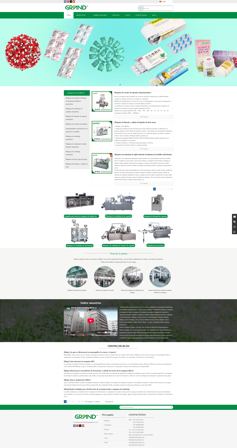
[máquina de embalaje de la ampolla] (119, 202)
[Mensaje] (234, 226)
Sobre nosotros (108, 434)
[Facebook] (65, 1)
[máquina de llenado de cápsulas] (157, 203)
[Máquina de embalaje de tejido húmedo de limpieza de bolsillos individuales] (102, 163)
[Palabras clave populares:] (140, 8)
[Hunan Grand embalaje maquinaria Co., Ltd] (86, 416)
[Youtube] (74, 1)
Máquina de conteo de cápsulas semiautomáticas (132, 93)
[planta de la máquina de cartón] (104, 276)
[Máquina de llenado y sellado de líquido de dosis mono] (102, 131)
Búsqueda (171, 407)
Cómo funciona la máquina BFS (82, 361)
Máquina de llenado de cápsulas (155, 216)
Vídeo (106, 442)
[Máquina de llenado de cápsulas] (76, 276)
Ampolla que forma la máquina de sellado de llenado (81, 216)
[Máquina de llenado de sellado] (79, 200)
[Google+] (68, 1)
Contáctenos (107, 425)
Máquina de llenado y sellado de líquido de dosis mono (135, 122)
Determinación (109, 401)
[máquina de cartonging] (155, 232)
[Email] (234, 216)
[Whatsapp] (234, 231)
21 (168, 189)
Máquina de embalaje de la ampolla (118, 216)
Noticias (106, 429)
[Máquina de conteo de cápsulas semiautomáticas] (102, 101)
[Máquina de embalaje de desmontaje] (79, 231)
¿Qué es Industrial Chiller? (80, 380)
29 (79, 401)
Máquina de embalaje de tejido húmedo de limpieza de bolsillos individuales (143, 154)
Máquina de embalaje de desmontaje (79, 246)
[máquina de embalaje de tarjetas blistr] (118, 232)
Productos (107, 420)
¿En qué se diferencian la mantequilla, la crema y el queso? (92, 352)
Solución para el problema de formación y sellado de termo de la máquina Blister (101, 371)
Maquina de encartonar (155, 245)
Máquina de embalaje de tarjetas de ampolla (119, 245)
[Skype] (234, 221)
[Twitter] (71, 1)
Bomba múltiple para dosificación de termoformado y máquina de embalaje (99, 389)
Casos (106, 438)
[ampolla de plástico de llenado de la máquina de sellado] (160, 276)
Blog (66, 352)
